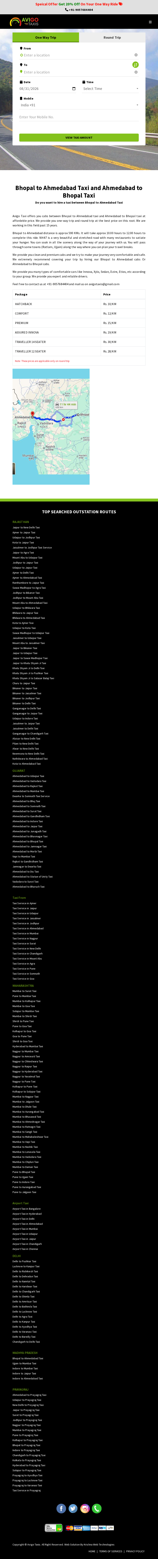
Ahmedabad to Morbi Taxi (27, 851)
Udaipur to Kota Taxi (24, 628)
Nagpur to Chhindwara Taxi (28, 1061)
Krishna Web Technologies (99, 1544)
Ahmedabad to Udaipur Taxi (28, 776)
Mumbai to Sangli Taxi (25, 1131)
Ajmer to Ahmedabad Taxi (27, 577)
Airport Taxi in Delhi (23, 1218)
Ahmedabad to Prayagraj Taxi (29, 1395)
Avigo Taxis (33, 1544)
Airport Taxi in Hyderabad (27, 1213)
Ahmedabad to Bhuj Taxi (26, 801)
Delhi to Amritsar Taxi (25, 1301)
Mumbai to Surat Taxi (24, 991)
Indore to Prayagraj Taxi (26, 1450)
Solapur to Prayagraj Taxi (27, 1470)
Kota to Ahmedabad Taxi (27, 763)
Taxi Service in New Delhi (27, 948)
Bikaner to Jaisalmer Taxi (27, 693)
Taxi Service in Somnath (26, 973)
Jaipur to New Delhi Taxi (26, 527)
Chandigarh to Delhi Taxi (26, 1341)
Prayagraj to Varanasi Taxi (27, 1485)
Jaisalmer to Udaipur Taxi (27, 638)
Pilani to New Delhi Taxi (26, 743)
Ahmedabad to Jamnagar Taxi (30, 846)
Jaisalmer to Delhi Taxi (25, 728)
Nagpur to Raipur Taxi (25, 1066)
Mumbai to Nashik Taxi (25, 1147)
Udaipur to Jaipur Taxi (25, 567)
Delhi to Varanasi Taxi (25, 1331)
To (25, 65)
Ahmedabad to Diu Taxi (26, 871)
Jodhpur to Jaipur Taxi (25, 562)
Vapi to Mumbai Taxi (24, 856)
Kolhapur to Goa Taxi (24, 1031)
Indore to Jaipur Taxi (24, 1373)
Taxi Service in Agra (24, 963)
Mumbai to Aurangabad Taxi (28, 1111)
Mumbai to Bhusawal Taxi (27, 1116)
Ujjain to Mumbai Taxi (24, 1363)
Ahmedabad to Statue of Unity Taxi (33, 876)
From (27, 48)
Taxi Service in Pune (24, 968)
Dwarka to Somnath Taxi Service (31, 796)
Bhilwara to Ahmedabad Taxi (29, 618)
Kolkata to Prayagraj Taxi (27, 1460)
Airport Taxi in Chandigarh (27, 1244)
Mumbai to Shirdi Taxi (25, 1016)
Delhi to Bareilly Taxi (24, 1336)
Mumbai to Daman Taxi (25, 1167)
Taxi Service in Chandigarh (28, 953)
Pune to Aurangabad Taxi (27, 1187)
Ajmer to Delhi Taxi (23, 572)
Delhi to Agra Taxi (22, 1316)
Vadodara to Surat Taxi (26, 881)
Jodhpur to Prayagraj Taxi (27, 1420)
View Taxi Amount (79, 137)
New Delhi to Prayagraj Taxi (28, 1405)
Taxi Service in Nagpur (25, 938)
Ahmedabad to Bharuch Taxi (29, 886)
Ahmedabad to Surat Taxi (27, 811)
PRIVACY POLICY (135, 1551)
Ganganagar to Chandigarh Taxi (30, 733)
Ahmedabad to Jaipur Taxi (27, 826)
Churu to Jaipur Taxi (24, 683)
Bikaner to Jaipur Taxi (25, 688)
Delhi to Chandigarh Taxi (26, 1291)
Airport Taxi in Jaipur (24, 1239)
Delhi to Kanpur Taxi (24, 1321)
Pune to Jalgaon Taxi (24, 1192)
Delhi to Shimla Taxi (23, 1296)
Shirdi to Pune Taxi (23, 1021)
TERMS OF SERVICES (111, 1551)
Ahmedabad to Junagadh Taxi (30, 831)
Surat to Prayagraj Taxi (26, 1415)
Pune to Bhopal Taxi (24, 1172)
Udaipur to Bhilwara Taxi (26, 608)
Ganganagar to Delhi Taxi (27, 708)
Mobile (28, 98)
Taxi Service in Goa (23, 978)
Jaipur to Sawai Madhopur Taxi (30, 658)
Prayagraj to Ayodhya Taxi (28, 1475)
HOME (92, 1551)
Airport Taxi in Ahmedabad (28, 1224)
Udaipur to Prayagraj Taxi (27, 1400)
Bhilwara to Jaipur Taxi (25, 613)
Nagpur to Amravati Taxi (26, 1056)
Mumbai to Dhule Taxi (25, 1106)
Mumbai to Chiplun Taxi (26, 1162)
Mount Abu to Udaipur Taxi (28, 557)
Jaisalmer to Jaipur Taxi (26, 723)
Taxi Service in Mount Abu (27, 958)
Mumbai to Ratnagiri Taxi (26, 1126)
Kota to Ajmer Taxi (23, 623)
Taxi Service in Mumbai (26, 933)
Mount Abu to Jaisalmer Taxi (29, 643)
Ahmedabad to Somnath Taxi (29, 806)
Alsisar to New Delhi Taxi (26, 738)
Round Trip (112, 37)
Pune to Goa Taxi (22, 1026)
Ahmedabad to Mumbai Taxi (28, 791)
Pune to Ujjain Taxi (23, 1177)
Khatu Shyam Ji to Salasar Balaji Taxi (33, 678)
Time (90, 82)
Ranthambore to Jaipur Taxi (28, 582)
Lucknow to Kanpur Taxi (26, 1266)
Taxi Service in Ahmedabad (28, 928)
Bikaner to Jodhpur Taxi (26, 698)
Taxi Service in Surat (24, 943)
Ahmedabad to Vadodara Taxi (29, 781)
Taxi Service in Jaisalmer (27, 918)
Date (27, 82)
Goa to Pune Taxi (22, 1036)
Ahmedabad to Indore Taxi (28, 821)
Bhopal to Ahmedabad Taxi (28, 1358)
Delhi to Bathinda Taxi (25, 1306)
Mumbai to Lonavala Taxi (26, 1152)
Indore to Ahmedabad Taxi (28, 1378)
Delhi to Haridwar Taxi (25, 1286)
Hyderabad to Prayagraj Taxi (29, 1465)
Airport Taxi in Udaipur (25, 1234)
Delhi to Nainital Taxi (24, 1281)
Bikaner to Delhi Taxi (24, 703)
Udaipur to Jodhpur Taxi (26, 537)
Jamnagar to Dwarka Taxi (27, 866)
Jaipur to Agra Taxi (23, 552)
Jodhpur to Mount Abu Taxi (28, 598)
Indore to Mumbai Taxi (25, 1368)
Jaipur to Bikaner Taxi (25, 648)
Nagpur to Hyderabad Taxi (27, 1071)
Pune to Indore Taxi (24, 1182)
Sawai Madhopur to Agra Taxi (29, 587)
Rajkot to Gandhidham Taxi (28, 861)
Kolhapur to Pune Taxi (25, 1086)
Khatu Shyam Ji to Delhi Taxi (29, 668)
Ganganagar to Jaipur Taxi (28, 713)
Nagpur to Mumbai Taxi (26, 1051)
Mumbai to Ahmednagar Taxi (29, 1121)
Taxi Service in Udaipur (26, 913)
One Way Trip (45, 37)
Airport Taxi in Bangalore (27, 1208)
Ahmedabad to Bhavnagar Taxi (30, 836)
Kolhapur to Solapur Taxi (26, 1091)
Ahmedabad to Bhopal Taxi (28, 841)
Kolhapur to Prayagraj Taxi (28, 1440)
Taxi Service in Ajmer (24, 903)
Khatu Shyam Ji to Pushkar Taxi (30, 673)
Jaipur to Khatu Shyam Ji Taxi (29, 663)
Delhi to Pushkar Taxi (24, 1261)
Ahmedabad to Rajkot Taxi (28, 786)
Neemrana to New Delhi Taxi (29, 753)
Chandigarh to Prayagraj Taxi (29, 1455)
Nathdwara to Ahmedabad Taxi (30, 758)
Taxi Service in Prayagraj (27, 1490)
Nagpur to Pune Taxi (24, 1081)
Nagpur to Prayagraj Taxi (27, 1425)
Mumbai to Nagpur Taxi (26, 1096)
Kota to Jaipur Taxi (23, 542)
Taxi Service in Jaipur (25, 908)
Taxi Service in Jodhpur (26, 923)
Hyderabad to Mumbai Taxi (28, 1046)
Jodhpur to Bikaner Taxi (26, 592)
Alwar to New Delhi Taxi (26, 748)
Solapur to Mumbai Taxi (26, 1011)
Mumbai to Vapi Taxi (24, 1142)
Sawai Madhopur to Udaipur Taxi (31, 633)
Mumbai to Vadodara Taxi (27, 1157)
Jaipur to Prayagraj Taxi (26, 1410)
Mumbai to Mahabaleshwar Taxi (30, 1137)
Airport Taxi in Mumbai (25, 1229)
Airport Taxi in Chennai (25, 1249)
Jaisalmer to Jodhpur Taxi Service (32, 547)
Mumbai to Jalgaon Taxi (26, 1101)
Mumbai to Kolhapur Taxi (26, 1001)
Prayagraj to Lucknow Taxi (28, 1480)
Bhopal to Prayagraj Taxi (26, 1445)
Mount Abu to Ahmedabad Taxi (30, 603)
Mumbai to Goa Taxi (24, 1006)
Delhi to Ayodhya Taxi (25, 1326)
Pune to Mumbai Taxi (24, 996)
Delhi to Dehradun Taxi (25, 1276)
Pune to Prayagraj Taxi (25, 1435)
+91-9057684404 (81, 10)
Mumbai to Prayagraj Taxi (27, 1430)
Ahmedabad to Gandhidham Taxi (31, 816)
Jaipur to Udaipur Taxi (25, 653)
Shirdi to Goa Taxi (23, 1041)
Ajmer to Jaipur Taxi (24, 532)
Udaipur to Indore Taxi (25, 718)
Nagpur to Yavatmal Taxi (26, 1076)
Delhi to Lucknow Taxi (25, 1311)
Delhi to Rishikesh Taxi (25, 1271)
